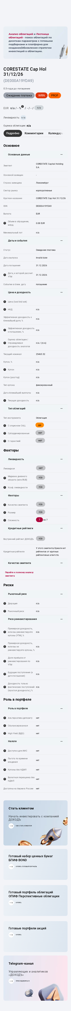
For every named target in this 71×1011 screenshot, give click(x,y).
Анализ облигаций (21, 34)
